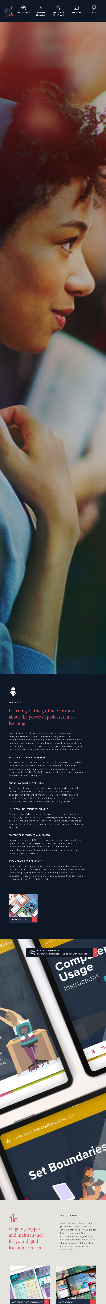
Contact (94, 12)
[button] (61, 952)
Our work (76, 12)
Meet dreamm (23, 12)
